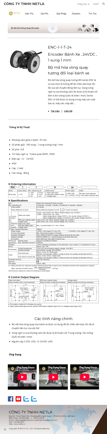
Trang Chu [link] (82, 3)
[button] (103, 4)
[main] (73, 74)
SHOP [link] (96, 3)
